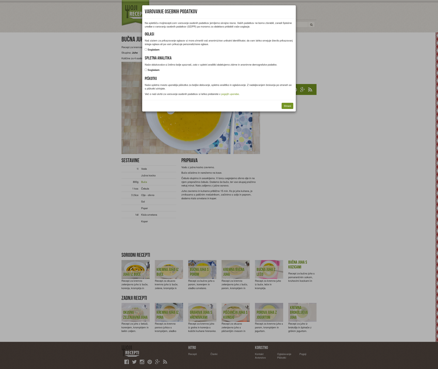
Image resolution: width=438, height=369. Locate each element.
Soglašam (153, 49)
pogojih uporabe (230, 94)
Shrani (287, 106)
